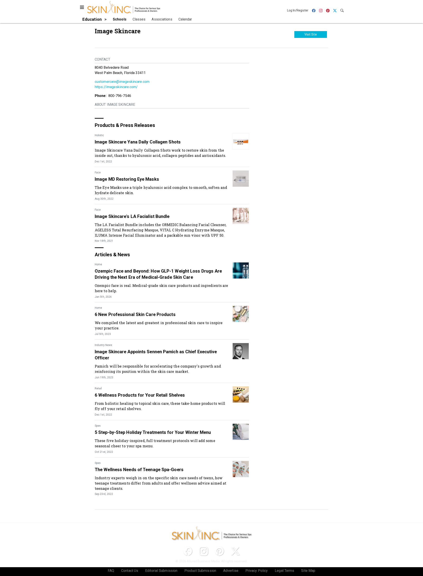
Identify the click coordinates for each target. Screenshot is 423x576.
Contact (102, 59)
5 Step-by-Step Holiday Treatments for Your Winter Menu (153, 432)
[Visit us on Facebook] (187, 551)
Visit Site (310, 34)
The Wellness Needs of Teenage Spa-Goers (139, 469)
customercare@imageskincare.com (122, 82)
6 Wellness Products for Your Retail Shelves (140, 395)
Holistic (99, 135)
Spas (98, 425)
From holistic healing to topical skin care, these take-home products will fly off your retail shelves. (160, 406)
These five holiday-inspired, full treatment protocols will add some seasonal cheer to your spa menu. (155, 443)
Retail (98, 388)
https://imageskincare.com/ (116, 87)
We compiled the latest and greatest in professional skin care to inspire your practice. (159, 325)
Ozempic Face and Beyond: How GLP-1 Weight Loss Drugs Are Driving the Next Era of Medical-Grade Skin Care (158, 274)
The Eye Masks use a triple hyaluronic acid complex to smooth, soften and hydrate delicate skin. (161, 190)
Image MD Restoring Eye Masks (127, 179)
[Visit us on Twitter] (235, 551)
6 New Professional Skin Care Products (135, 314)
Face (98, 172)
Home (98, 264)
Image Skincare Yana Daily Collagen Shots (138, 142)
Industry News (103, 345)
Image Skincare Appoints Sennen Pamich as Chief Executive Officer (156, 354)
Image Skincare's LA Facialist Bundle (132, 216)
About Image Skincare (115, 104)
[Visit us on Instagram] (203, 551)
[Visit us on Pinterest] (219, 551)
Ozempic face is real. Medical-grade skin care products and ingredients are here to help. (161, 288)
